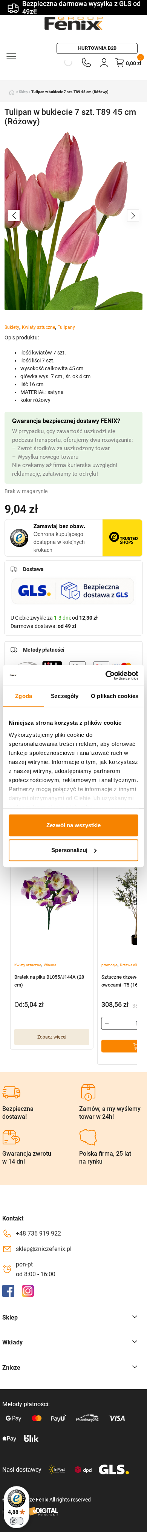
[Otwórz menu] (11, 55)
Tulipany (66, 327)
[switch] (16, 1521)
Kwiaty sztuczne (38, 327)
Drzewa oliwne (132, 965)
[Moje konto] (104, 62)
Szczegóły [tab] (64, 696)
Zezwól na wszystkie (73, 825)
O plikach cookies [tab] (114, 696)
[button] (133, 215)
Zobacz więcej (51, 1037)
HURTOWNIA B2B (97, 48)
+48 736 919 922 (38, 1233)
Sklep (23, 92)
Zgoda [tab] (23, 696)
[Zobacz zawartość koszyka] (120, 62)
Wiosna (50, 965)
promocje (109, 965)
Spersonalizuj (69, 850)
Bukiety (12, 327)
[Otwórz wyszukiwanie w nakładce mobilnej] (68, 62)
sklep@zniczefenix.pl (44, 1248)
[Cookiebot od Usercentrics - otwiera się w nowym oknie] (105, 675)
